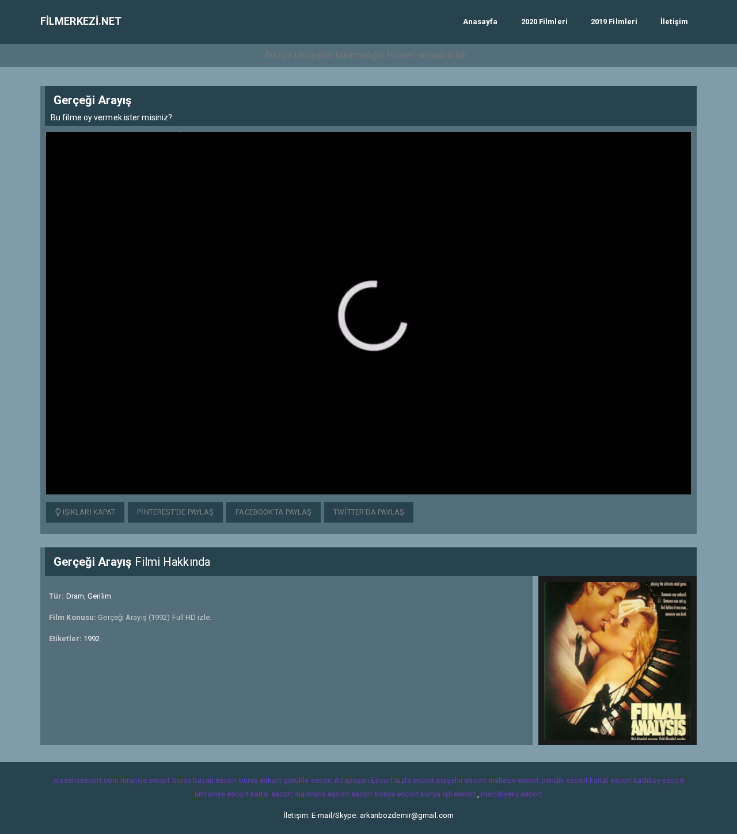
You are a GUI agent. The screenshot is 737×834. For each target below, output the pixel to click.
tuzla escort (414, 780)
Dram (75, 596)
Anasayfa (480, 21)
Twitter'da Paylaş (368, 512)
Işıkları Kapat (88, 512)
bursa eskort (260, 780)
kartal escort (611, 780)
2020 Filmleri (544, 21)
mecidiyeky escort (511, 794)
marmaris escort (321, 794)
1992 (91, 638)
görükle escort (307, 780)
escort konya (373, 794)
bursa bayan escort (204, 780)
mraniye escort (145, 780)
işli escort (459, 794)
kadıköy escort (658, 780)
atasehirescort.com (86, 780)
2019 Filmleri (614, 21)
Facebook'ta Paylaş (273, 512)
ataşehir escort (461, 780)
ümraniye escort (222, 794)
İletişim (674, 21)
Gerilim (99, 596)
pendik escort (564, 780)
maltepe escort (513, 780)
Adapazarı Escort (363, 780)
